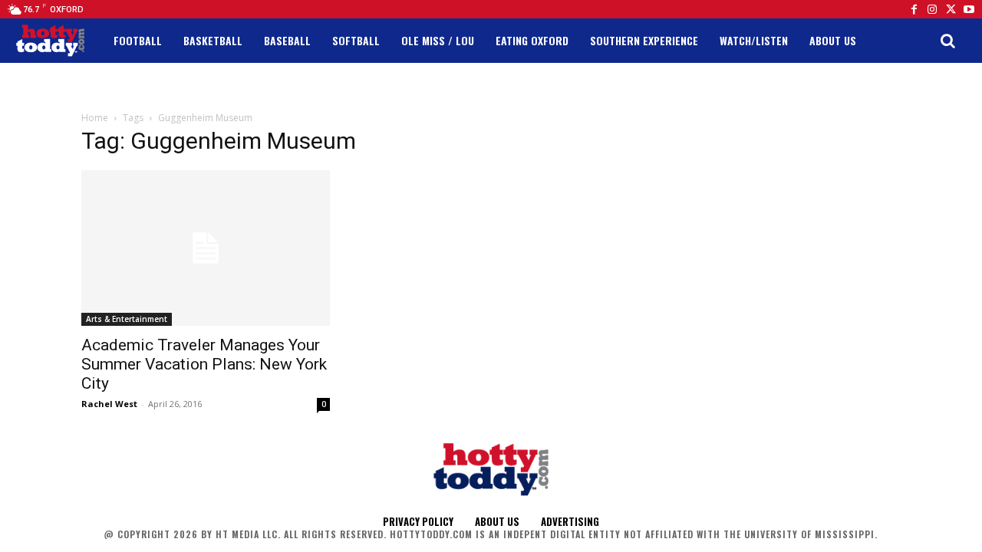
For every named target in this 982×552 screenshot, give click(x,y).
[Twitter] (950, 9)
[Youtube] (969, 9)
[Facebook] (913, 9)
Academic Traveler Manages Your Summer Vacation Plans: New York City (204, 364)
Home (94, 117)
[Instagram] (932, 9)
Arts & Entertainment (126, 319)
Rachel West (109, 403)
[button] (947, 40)
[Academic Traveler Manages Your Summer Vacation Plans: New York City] (205, 248)
